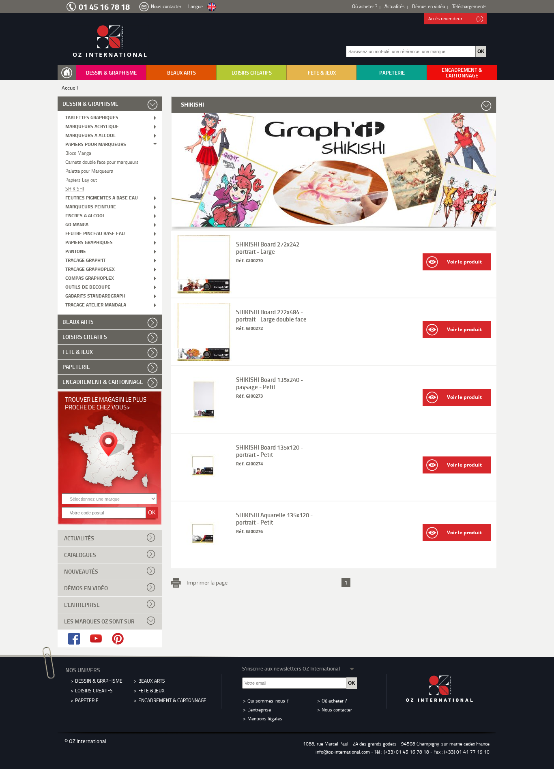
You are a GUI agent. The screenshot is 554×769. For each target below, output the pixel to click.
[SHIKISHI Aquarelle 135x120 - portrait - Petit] (204, 562)
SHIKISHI (74, 188)
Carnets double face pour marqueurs (102, 162)
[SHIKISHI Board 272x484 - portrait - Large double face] (204, 359)
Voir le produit (464, 261)
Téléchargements (469, 6)
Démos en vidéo (428, 6)
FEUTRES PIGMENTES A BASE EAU (101, 197)
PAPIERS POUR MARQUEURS (95, 144)
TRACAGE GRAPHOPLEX (90, 269)
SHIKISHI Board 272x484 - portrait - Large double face (271, 315)
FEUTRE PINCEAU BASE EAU (95, 233)
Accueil (70, 87)
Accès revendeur (445, 18)
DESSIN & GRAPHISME (111, 72)
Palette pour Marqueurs (89, 170)
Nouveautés (81, 571)
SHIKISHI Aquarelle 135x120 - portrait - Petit (274, 518)
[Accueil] (68, 72)
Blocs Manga (78, 153)
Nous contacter (166, 6)
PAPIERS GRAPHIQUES (89, 242)
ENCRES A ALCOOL (85, 215)
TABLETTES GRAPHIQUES (91, 117)
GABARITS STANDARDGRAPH (95, 295)
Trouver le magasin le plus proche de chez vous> (105, 403)
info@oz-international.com (343, 751)
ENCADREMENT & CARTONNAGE (462, 72)
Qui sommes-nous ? (267, 700)
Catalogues (80, 555)
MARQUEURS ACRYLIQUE (92, 126)
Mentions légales (264, 718)
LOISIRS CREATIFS (252, 72)
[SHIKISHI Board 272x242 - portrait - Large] (204, 291)
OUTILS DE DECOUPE (87, 286)
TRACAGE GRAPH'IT (85, 260)
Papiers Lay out (81, 179)
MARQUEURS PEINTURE (90, 206)
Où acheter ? (364, 6)
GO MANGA (76, 224)
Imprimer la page (207, 582)
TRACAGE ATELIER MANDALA (95, 304)
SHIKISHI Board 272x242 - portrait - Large (269, 247)
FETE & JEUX (322, 72)
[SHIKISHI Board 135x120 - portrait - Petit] (204, 494)
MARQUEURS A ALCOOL (90, 135)
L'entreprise (82, 604)
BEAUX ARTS (181, 72)
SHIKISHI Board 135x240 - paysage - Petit (269, 383)
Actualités (394, 6)
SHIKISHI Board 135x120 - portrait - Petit (269, 450)
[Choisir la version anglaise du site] (211, 7)
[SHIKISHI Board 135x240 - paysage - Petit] (204, 427)
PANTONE (75, 251)
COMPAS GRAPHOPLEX (89, 277)
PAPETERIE (392, 72)
